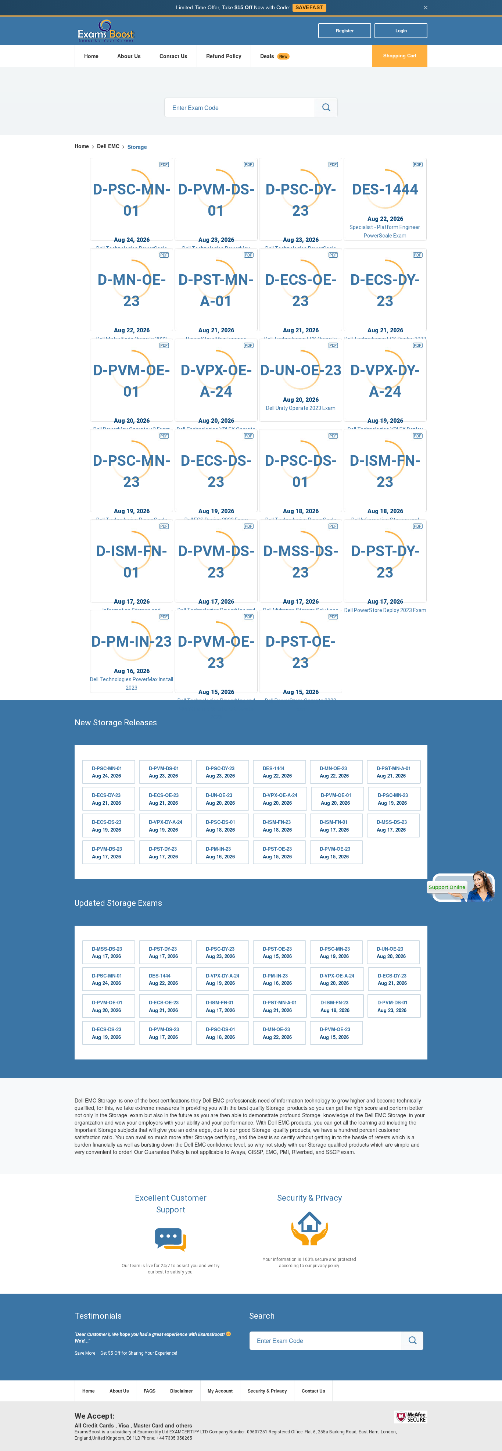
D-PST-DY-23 (163, 852)
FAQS (149, 1390)
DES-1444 (277, 772)
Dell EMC (108, 146)
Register (345, 30)
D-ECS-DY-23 (106, 798)
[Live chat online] (461, 886)
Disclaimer (181, 1390)
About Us (129, 56)
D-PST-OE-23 (277, 852)
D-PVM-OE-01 (336, 798)
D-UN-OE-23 (220, 798)
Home (91, 56)
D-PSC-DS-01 (220, 825)
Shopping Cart (399, 55)
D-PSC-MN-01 (107, 772)
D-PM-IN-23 (220, 852)
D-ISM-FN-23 (277, 825)
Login (401, 30)
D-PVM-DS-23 (107, 852)
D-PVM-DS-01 (164, 772)
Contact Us (173, 56)
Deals (273, 56)
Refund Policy (223, 56)
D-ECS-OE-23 (164, 798)
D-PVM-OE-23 (335, 852)
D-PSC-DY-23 (220, 772)
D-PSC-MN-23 (393, 798)
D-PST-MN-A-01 (394, 772)
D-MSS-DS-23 (392, 825)
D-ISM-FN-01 (334, 825)
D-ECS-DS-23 (106, 825)
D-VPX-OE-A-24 (280, 798)
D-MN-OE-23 (334, 772)
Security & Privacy (267, 1390)
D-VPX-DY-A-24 (165, 825)
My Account (220, 1390)
